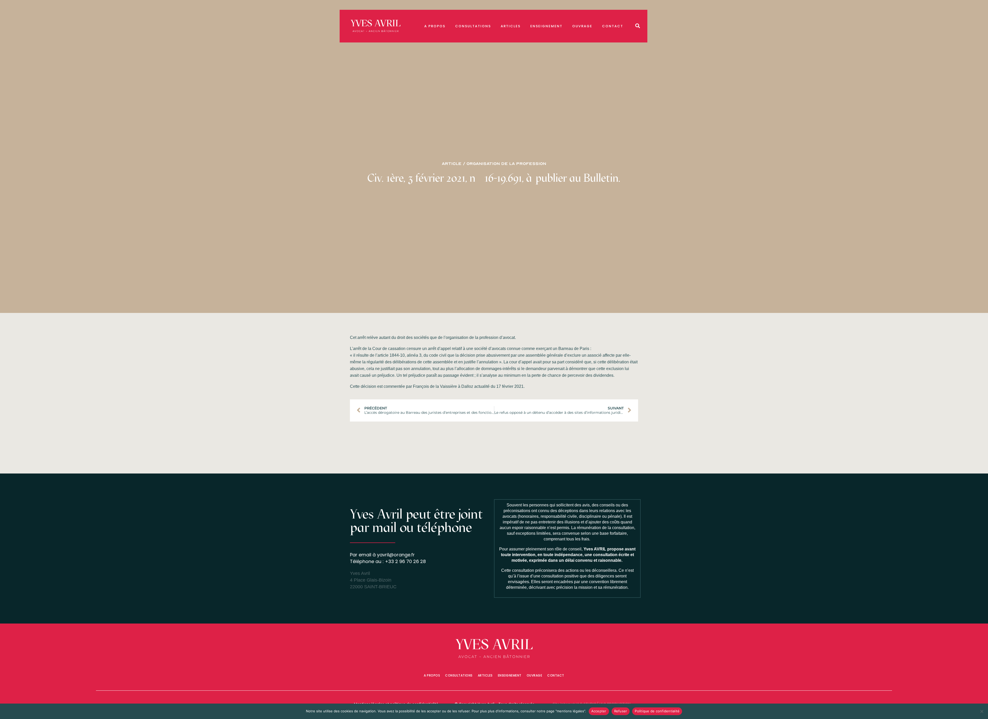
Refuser (620, 711)
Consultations (473, 26)
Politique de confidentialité (657, 711)
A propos (434, 26)
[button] (637, 25)
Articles (511, 26)
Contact (612, 26)
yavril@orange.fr (396, 554)
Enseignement (546, 26)
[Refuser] (981, 711)
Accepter (598, 711)
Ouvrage (582, 26)
